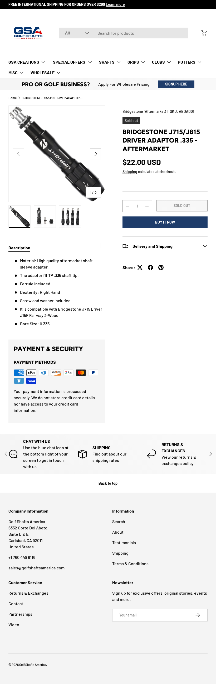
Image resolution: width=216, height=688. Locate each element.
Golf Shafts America (32, 664)
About (118, 531)
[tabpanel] (56, 292)
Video (13, 624)
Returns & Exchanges (28, 592)
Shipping (129, 171)
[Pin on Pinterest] (161, 267)
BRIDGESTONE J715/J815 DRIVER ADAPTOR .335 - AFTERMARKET (53, 97)
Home (12, 97)
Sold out (182, 205)
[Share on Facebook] (150, 267)
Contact (15, 603)
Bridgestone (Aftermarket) (144, 111)
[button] (204, 33)
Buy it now (165, 222)
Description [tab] (19, 247)
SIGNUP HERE (176, 84)
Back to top (108, 483)
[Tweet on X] (140, 267)
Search (118, 521)
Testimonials (124, 542)
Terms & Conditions (130, 563)
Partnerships (20, 613)
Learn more (115, 4)
